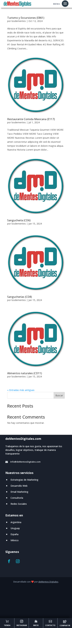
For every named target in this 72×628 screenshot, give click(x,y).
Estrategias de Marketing (24, 479)
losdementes (19, 21)
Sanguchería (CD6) (18, 220)
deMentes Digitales (48, 581)
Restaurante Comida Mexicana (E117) (31, 119)
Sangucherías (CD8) (19, 297)
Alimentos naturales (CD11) (24, 373)
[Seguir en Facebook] (9, 561)
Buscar (59, 395)
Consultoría (17, 497)
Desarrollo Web (19, 485)
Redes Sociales (19, 503)
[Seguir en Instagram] (17, 561)
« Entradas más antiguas (20, 390)
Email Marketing (19, 491)
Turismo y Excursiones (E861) (25, 18)
